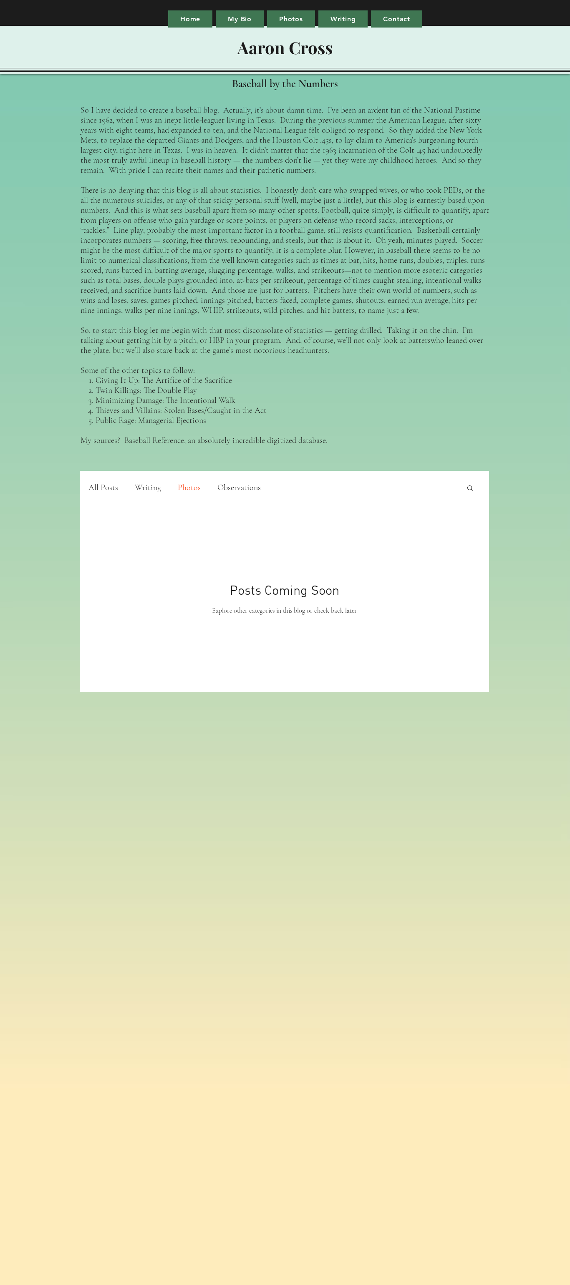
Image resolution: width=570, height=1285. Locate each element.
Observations (239, 488)
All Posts (103, 488)
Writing (148, 488)
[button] (470, 488)
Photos (189, 488)
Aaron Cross (285, 47)
